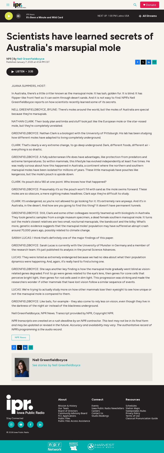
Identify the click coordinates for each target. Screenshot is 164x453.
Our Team (63, 408)
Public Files (64, 418)
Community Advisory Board (72, 413)
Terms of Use (133, 415)
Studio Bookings (100, 415)
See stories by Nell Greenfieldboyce (56, 365)
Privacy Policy (133, 413)
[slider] (23, 16)
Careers (96, 410)
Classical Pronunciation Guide (142, 418)
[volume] (18, 16)
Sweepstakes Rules (136, 410)
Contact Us (97, 413)
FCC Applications (67, 415)
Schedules (131, 405)
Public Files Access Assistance (74, 420)
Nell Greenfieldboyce (30, 58)
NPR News (20, 337)
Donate (151, 5)
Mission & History (67, 405)
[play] (8, 16)
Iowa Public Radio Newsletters (108, 408)
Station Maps (133, 408)
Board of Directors (68, 410)
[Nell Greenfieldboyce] (22, 367)
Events (95, 405)
